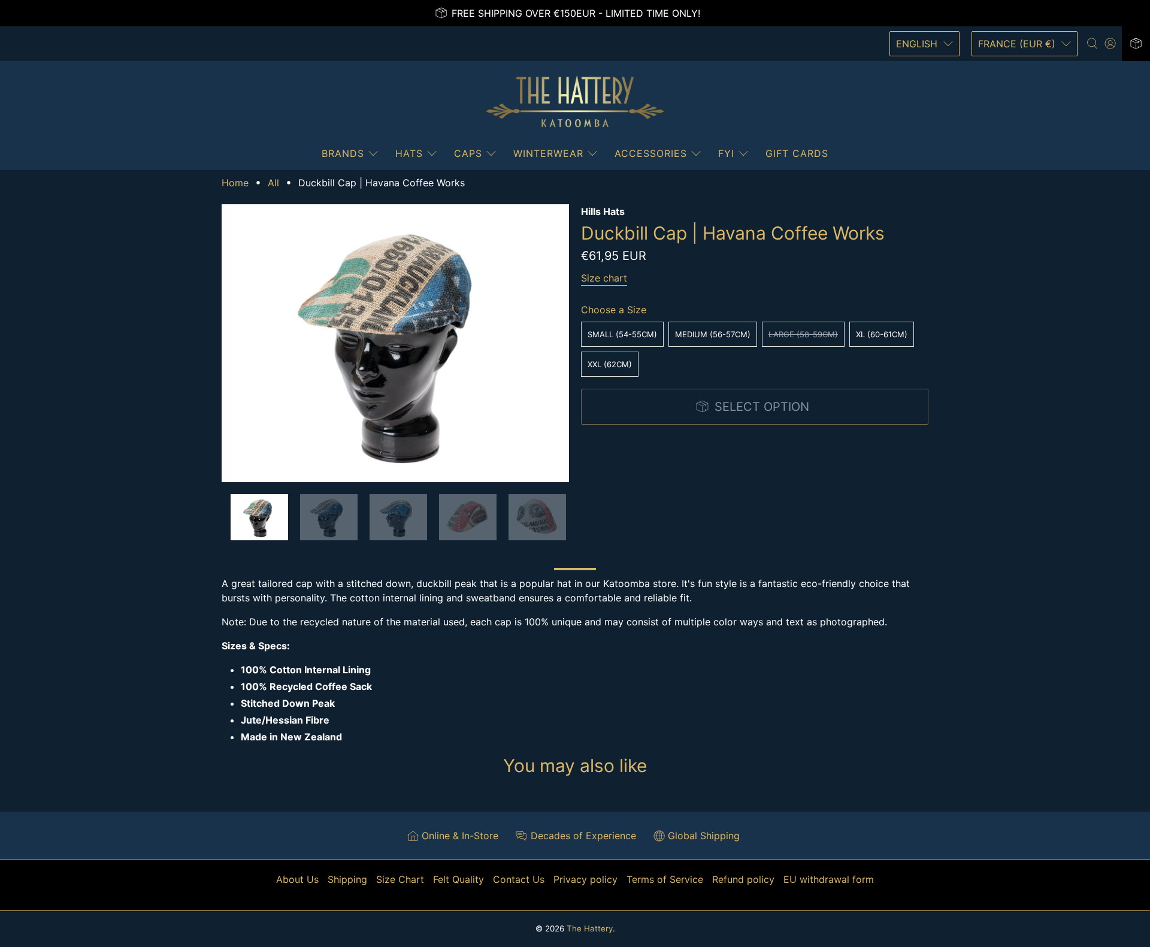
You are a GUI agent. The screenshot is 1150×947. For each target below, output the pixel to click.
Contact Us (518, 879)
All (273, 182)
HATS (409, 153)
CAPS (468, 153)
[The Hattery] (575, 102)
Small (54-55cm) (622, 334)
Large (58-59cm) (803, 334)
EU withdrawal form (828, 879)
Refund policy (743, 879)
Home (235, 182)
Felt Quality (458, 879)
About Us (297, 879)
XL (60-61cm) (881, 334)
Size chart (604, 278)
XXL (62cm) (610, 364)
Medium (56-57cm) (712, 334)
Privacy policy (585, 879)
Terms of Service (665, 879)
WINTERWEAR (548, 153)
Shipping (347, 879)
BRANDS (343, 153)
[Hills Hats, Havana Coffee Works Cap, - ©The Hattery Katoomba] (395, 343)
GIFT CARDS (796, 153)
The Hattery (590, 928)
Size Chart (400, 879)
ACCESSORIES (651, 153)
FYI (726, 153)
